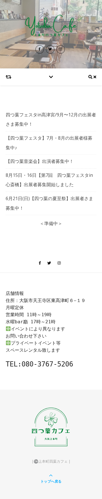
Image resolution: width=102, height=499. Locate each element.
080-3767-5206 (47, 364)
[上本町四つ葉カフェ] (51, 26)
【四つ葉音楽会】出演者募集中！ (40, 161)
